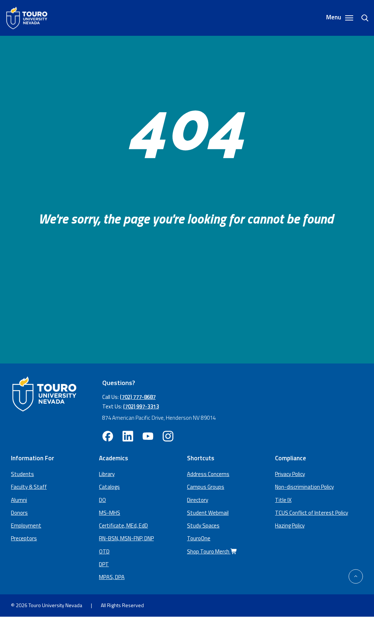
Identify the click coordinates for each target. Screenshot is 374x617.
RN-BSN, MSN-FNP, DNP (126, 538)
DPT (104, 564)
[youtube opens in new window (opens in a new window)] (147, 436)
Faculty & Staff (29, 487)
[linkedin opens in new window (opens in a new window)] (127, 436)
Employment (26, 525)
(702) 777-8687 (138, 397)
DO (102, 500)
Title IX (283, 500)
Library (107, 474)
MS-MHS (109, 513)
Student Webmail (208, 513)
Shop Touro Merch (208, 551)
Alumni (19, 500)
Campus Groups (205, 487)
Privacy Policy (290, 474)
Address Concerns (208, 474)
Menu (334, 18)
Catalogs (109, 487)
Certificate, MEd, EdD (123, 525)
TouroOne (198, 538)
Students (22, 474)
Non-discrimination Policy (304, 487)
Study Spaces (203, 525)
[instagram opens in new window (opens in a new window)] (168, 436)
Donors (19, 513)
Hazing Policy (290, 525)
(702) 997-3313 (141, 406)
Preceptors (24, 538)
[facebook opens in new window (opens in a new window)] (107, 436)
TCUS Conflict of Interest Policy (311, 513)
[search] (362, 18)
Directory (197, 500)
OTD (104, 551)
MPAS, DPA (112, 577)
